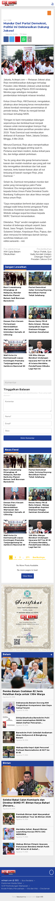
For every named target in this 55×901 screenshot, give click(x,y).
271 (27, 557)
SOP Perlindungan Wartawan (14, 886)
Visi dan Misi (32, 888)
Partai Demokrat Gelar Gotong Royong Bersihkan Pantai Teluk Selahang (40, 473)
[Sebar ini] (6, 39)
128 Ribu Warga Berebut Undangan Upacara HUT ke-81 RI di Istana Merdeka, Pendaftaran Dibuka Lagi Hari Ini (40, 541)
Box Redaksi (27, 880)
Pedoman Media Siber (11, 883)
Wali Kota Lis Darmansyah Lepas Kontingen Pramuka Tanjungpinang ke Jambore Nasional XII (14, 360)
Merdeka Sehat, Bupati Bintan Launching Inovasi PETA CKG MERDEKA (31, 831)
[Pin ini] (17, 39)
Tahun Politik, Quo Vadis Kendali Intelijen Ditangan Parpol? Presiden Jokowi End (40, 254)
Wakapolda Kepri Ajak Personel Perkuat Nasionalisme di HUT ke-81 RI (33, 750)
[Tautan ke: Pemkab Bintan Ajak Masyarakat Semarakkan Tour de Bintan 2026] (9, 818)
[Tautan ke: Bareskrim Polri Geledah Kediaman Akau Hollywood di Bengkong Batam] (9, 737)
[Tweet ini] (11, 39)
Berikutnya (39, 557)
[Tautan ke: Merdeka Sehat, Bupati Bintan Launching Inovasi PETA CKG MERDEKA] (9, 833)
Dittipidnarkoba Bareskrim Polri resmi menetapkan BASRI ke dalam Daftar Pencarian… (32, 720)
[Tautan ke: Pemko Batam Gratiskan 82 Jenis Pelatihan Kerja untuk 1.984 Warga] (27, 673)
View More (27, 576)
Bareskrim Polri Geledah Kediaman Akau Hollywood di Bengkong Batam (34, 735)
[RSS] (49, 13)
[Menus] (52, 3)
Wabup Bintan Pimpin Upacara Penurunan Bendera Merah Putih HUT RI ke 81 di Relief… (32, 846)
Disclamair (45, 888)
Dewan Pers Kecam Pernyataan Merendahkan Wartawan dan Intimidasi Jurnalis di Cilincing (14, 508)
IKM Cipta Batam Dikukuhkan (12, 251)
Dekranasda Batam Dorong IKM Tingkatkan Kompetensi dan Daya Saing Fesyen (34, 705)
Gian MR (39, 897)
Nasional (9, 34)
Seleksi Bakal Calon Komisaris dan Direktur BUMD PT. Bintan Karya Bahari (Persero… (26, 802)
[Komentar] (29, 39)
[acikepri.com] (9, 3)
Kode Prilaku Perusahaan (12, 888)
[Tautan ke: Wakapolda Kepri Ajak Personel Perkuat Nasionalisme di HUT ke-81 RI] (9, 752)
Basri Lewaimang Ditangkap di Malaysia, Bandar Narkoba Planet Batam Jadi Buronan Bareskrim (14, 476)
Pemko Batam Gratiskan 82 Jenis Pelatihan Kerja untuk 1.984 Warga (24, 693)
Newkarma (21, 897)
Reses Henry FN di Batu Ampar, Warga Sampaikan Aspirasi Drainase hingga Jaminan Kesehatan (39, 326)
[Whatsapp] (24, 39)
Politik (15, 34)
